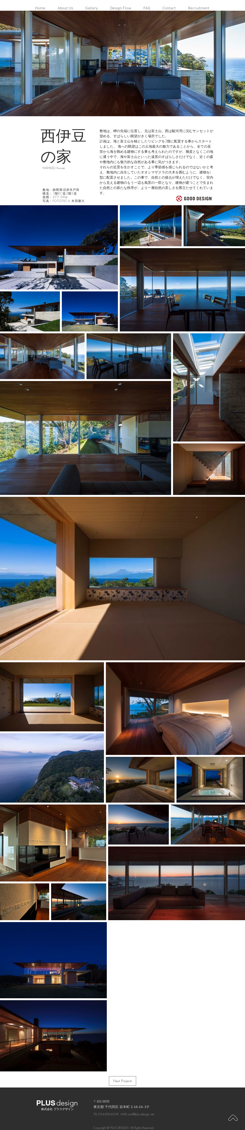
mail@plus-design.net (141, 1114)
